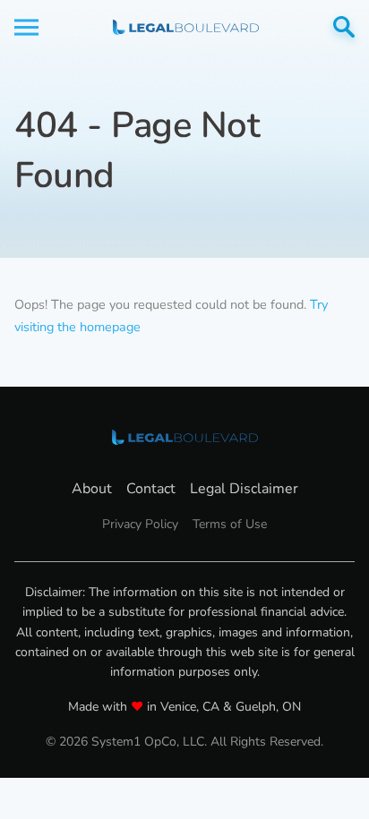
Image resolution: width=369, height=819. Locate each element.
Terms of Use (230, 524)
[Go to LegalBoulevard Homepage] (186, 27)
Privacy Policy (140, 524)
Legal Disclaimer (244, 489)
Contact (151, 489)
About (92, 489)
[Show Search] (344, 27)
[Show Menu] (26, 27)
